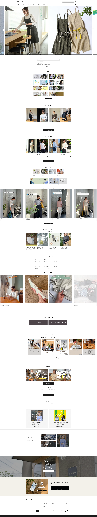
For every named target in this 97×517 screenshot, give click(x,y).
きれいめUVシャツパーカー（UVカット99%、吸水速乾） (65, 154)
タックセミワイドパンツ (29, 122)
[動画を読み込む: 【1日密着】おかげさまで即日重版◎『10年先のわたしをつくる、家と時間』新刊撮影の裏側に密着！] (60, 375)
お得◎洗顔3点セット (40, 247)
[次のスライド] (49, 56)
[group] (48, 30)
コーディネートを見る (48, 223)
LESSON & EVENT (45, 503)
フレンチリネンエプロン (29, 153)
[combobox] (68, 2)
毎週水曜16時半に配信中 (59, 426)
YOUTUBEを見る (48, 383)
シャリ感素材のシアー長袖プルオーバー (42, 123)
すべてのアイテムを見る (48, 130)
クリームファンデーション (52, 247)
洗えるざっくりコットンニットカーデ (54, 122)
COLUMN (44, 506)
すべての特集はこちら (48, 98)
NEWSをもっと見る (48, 66)
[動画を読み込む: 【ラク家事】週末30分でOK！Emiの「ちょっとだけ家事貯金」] (37, 375)
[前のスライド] (46, 56)
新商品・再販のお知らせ (38, 322)
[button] (18, 4)
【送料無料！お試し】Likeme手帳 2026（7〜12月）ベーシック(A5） (31, 248)
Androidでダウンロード (60, 489)
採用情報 (53, 503)
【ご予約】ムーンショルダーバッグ (65, 247)
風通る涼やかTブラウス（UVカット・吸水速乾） (42, 154)
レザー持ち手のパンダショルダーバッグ (54, 154)
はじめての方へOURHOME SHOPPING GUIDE (58, 322)
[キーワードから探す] (73, 1)
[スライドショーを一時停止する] (51, 56)
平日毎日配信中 (36, 426)
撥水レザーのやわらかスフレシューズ (65, 122)
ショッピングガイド (64, 503)
